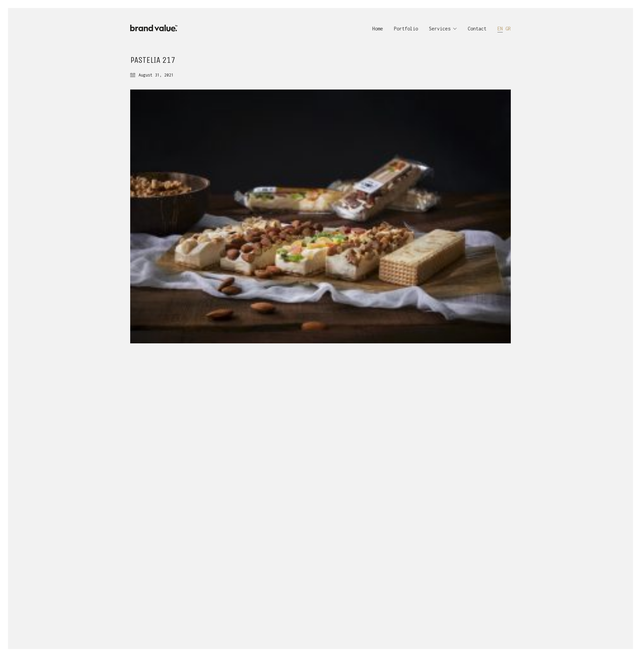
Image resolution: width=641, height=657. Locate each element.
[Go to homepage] (156, 28)
